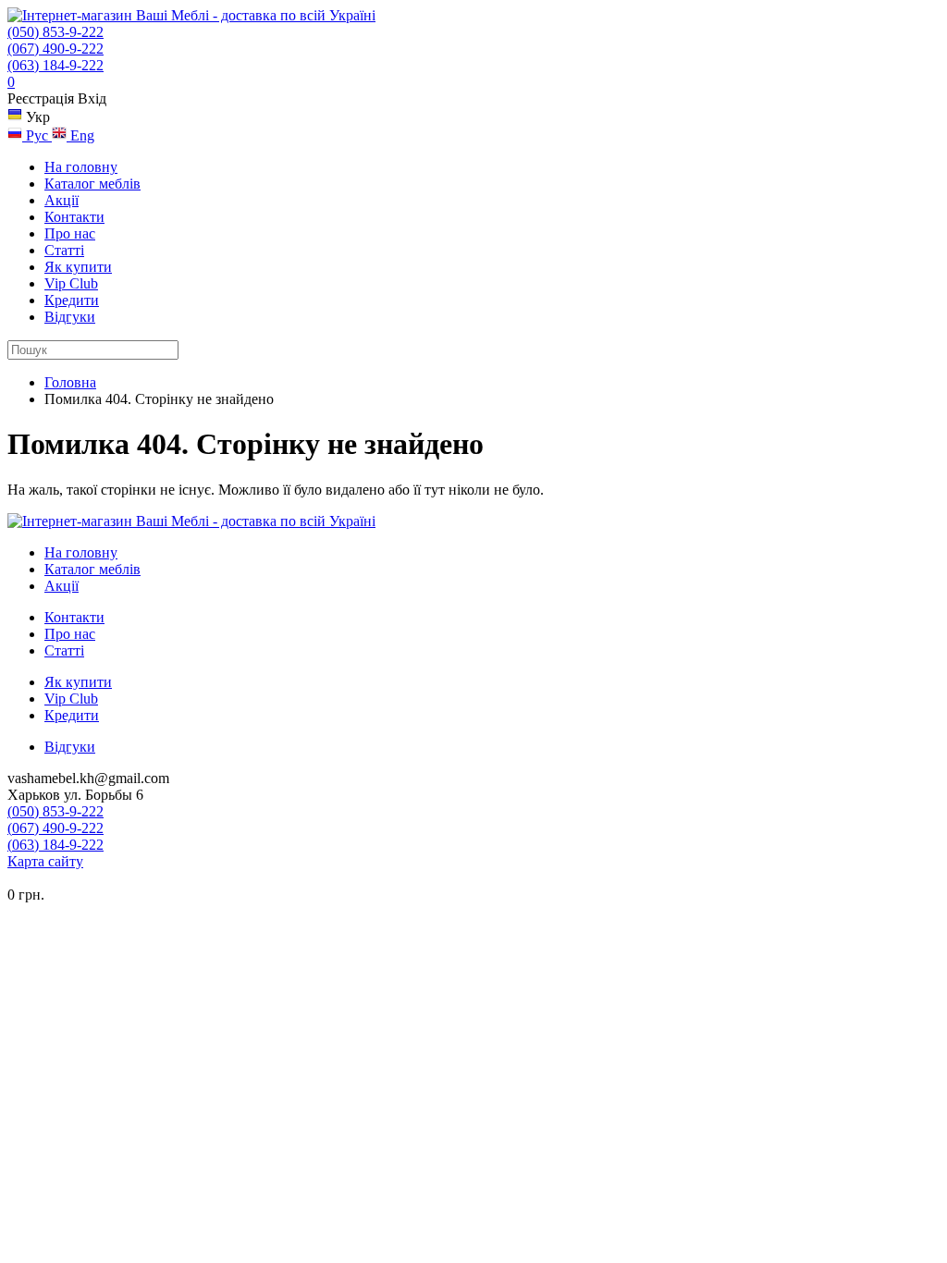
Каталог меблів (92, 183)
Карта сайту (45, 861)
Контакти (74, 217)
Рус (37, 135)
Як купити (78, 267)
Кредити (71, 300)
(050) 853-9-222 (55, 32)
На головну (80, 167)
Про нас (69, 233)
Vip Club (71, 283)
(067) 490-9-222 (55, 48)
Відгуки (69, 317)
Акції (61, 200)
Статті (64, 250)
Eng (80, 135)
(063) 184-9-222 (55, 65)
